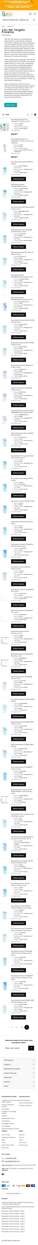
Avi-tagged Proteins (8, 1123)
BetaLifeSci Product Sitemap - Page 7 (13, 1226)
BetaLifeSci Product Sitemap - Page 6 (13, 1224)
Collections (10, 26)
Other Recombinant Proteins (10, 1128)
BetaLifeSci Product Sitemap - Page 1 (13, 1211)
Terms (3, 1142)
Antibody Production (25, 1105)
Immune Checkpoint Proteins (8, 1105)
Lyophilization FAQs (8, 1145)
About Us (22, 1134)
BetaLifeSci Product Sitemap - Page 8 (13, 1229)
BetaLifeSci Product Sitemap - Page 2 (13, 1213)
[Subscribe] (31, 1048)
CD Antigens (5, 1109)
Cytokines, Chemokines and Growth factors (10, 1101)
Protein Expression (25, 1100)
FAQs (3, 1140)
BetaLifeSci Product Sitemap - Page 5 (13, 1221)
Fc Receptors (6, 1121)
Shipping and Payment (8, 1137)
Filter (7, 114)
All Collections (23, 1145)
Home (3, 26)
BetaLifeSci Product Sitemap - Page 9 (13, 1231)
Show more (10, 105)
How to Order (6, 1134)
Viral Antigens (6, 1126)
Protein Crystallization (26, 1103)
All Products (22, 1142)
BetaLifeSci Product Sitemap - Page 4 (13, 1218)
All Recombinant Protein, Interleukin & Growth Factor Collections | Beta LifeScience (18, 1203)
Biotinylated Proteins (8, 1118)
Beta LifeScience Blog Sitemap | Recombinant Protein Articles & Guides (18, 1207)
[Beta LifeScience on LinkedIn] (3, 1174)
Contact (21, 1137)
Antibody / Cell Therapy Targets (9, 1112)
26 (22, 1027)
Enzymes (4, 1116)
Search (21, 1140)
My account (5, 1147)
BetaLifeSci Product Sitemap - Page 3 (13, 1216)
